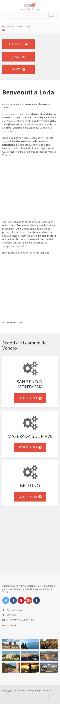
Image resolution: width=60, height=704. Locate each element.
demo (16, 69)
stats (16, 57)
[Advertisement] (30, 190)
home (10, 26)
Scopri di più (28, 398)
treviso (19, 26)
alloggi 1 (16, 44)
